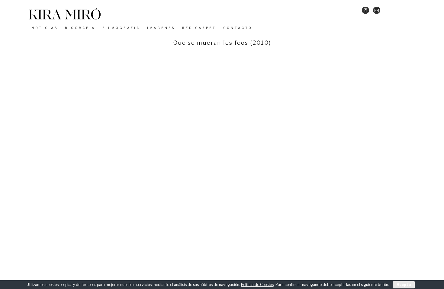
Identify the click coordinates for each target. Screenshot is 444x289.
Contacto (238, 28)
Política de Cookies (257, 284)
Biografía (80, 28)
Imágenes (161, 28)
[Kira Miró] (64, 19)
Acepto (404, 284)
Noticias (44, 28)
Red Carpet (199, 28)
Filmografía (121, 28)
